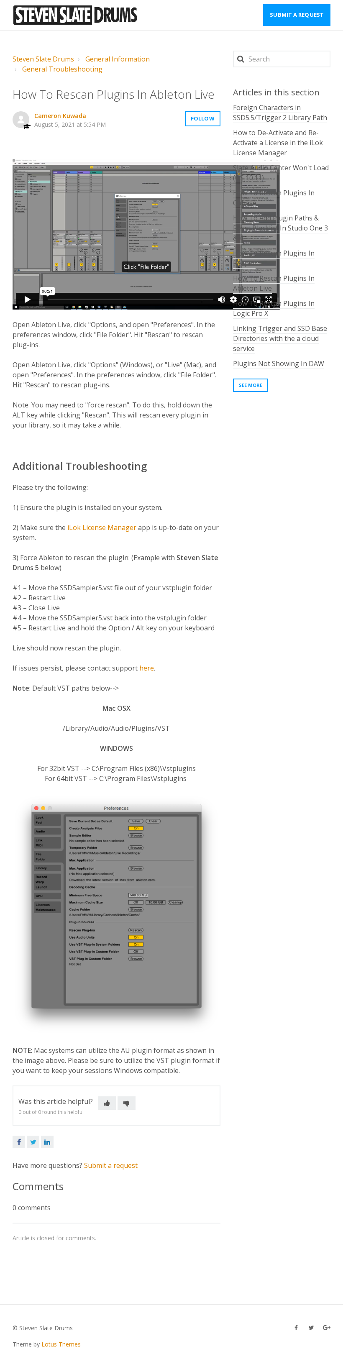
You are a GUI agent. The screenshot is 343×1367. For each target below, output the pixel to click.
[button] (107, 1103)
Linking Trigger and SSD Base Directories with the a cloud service (280, 338)
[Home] (76, 15)
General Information (117, 59)
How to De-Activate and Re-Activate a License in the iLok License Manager (278, 142)
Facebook (19, 1142)
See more (251, 385)
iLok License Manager (101, 527)
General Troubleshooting (62, 69)
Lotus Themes (61, 1344)
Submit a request (297, 14)
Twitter (33, 1142)
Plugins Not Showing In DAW (278, 363)
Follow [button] (203, 118)
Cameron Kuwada (60, 116)
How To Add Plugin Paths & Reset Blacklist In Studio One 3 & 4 (280, 228)
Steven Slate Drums (43, 59)
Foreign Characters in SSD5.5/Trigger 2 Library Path (280, 112)
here (146, 668)
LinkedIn (47, 1142)
